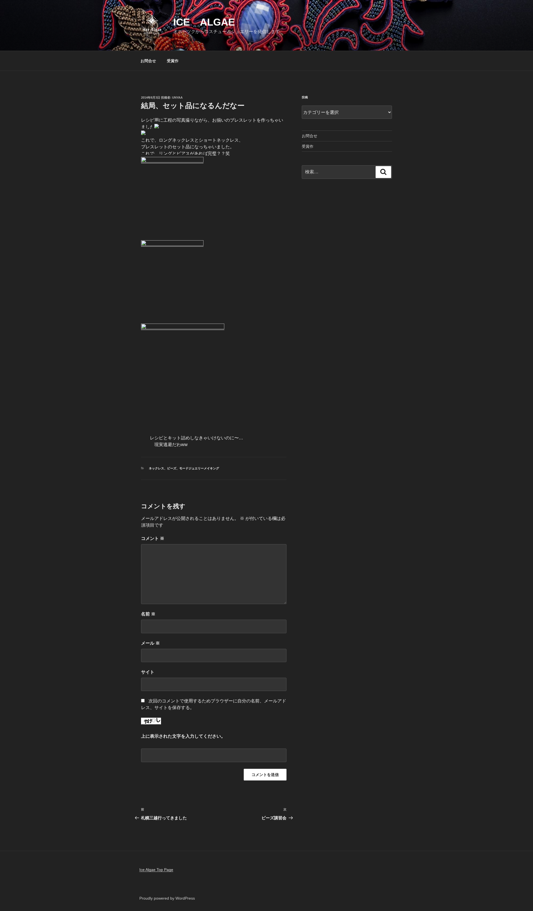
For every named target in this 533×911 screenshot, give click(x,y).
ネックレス (156, 468)
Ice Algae (204, 22)
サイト (147, 672)
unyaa (177, 97)
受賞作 (172, 61)
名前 (148, 614)
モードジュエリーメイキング (199, 468)
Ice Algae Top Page (156, 869)
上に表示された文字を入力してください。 (183, 736)
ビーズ (171, 468)
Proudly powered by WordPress (167, 898)
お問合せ (148, 61)
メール (150, 643)
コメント (152, 538)
